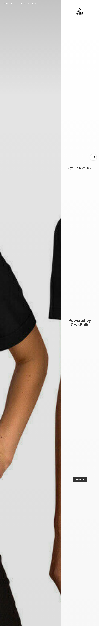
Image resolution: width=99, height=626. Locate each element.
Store (6, 3)
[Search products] (93, 157)
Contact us (32, 3)
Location (22, 3)
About (13, 3)
